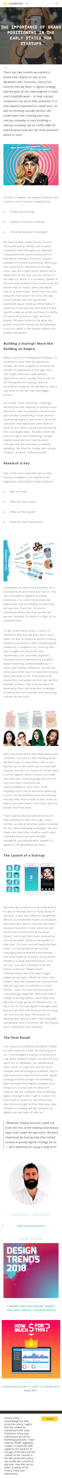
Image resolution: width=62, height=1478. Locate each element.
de (27, 3)
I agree (49, 1419)
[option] (31, 32)
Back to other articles (31, 1225)
